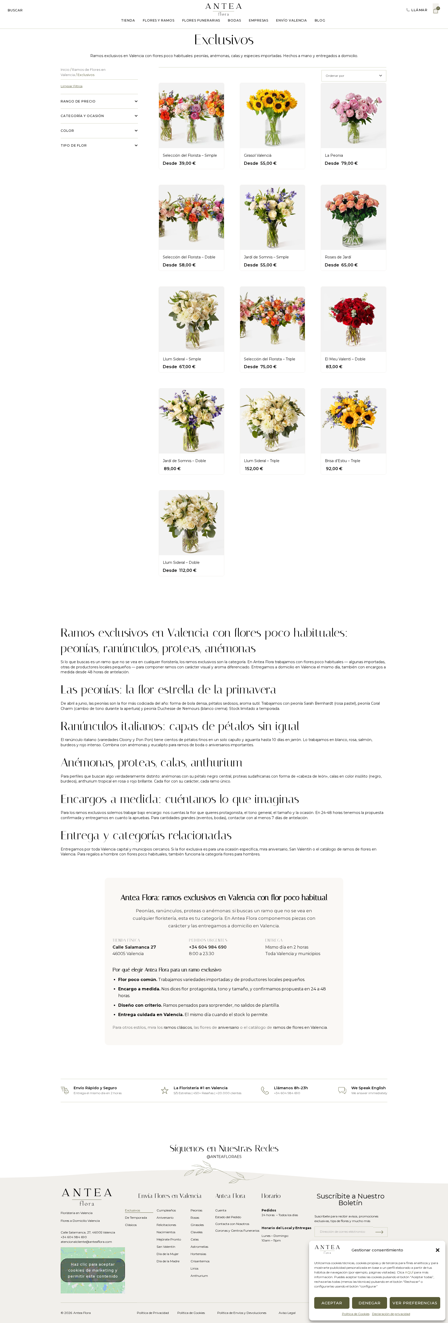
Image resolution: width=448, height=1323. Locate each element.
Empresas (258, 20)
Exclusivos (132, 1210)
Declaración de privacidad (391, 1314)
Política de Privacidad (153, 1313)
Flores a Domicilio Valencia (80, 1221)
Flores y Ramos (158, 20)
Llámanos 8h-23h (291, 1088)
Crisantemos (199, 1261)
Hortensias (198, 1254)
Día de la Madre (168, 1261)
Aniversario (165, 1217)
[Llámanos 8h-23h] (265, 1090)
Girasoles (197, 1225)
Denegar (370, 1302)
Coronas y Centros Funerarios (237, 1230)
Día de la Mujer (168, 1254)
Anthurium (199, 1276)
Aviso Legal (287, 1313)
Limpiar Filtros (71, 86)
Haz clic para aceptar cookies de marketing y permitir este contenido (93, 1270)
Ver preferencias (415, 1302)
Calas (195, 1239)
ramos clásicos (178, 1027)
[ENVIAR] (380, 1232)
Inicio (65, 70)
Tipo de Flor (74, 145)
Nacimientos (166, 1232)
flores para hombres (241, 854)
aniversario (278, 849)
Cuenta (220, 1210)
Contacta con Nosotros (232, 1224)
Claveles (196, 1232)
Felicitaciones (166, 1225)
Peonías (196, 1210)
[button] (437, 1250)
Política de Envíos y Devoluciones (241, 1313)
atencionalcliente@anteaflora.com (86, 1242)
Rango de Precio (78, 101)
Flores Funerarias (201, 20)
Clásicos (131, 1225)
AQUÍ (409, 1272)
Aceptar (331, 1302)
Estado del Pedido (228, 1217)
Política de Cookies (355, 1314)
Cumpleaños (166, 1210)
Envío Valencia (291, 20)
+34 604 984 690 (208, 947)
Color (67, 131)
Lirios (194, 1268)
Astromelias (199, 1247)
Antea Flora (82, 1313)
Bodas (234, 20)
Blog (320, 20)
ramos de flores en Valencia (300, 1027)
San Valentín (300, 849)
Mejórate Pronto (169, 1239)
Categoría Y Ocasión (82, 116)
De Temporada (136, 1217)
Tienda (128, 20)
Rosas (195, 1217)
